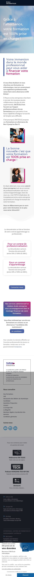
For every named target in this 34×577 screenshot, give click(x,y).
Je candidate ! (17, 331)
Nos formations (8, 394)
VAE (4, 396)
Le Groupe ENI (7, 407)
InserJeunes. (18, 347)
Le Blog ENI (6, 410)
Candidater (6, 401)
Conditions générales (10, 417)
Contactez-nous (17, 287)
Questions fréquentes (10, 403)
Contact (5, 405)
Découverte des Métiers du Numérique (15, 398)
